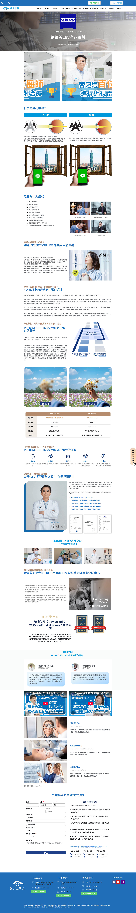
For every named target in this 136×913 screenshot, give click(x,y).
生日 (41, 802)
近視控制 (86, 9)
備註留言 (29, 840)
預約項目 (29, 815)
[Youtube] (118, 882)
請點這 (69, 892)
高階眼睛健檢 (94, 9)
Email (48, 808)
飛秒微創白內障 (66, 9)
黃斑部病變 (77, 9)
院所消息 (103, 9)
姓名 (27, 802)
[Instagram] (123, 882)
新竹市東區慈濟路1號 (96, 882)
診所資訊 (39, 9)
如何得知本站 (30, 834)
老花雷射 (56, 9)
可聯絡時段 (30, 827)
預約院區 (29, 821)
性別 (54, 802)
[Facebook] (114, 882)
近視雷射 (48, 9)
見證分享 (118, 9)
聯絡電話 (29, 808)
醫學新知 (111, 9)
